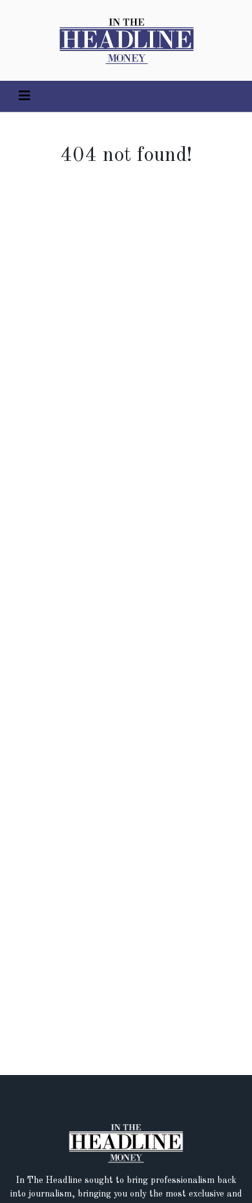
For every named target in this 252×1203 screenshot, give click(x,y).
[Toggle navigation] (24, 96)
